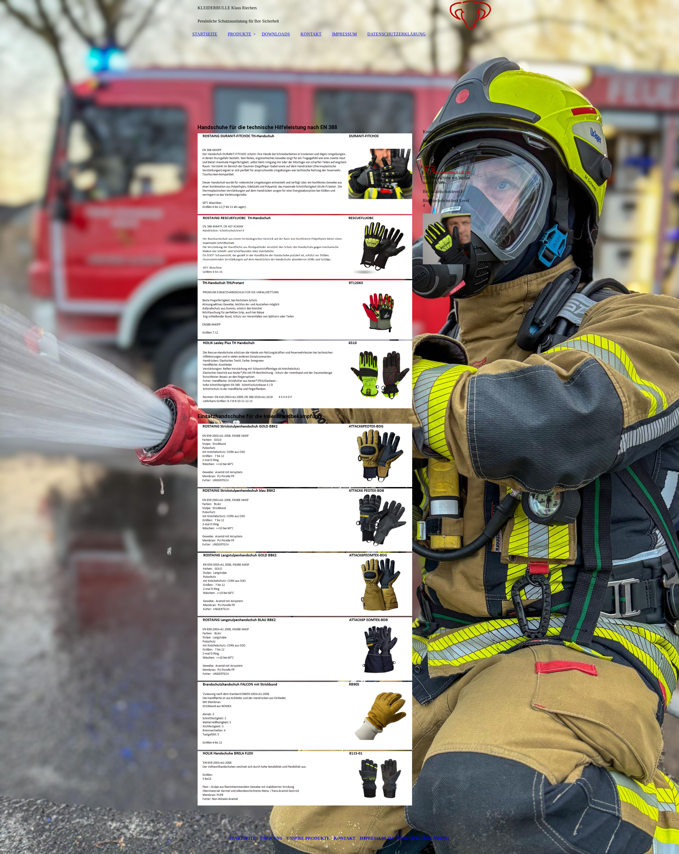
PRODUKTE (239, 34)
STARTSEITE (204, 34)
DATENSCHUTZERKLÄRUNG (396, 34)
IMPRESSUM (344, 34)
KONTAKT (311, 34)
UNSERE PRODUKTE (308, 838)
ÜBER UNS (271, 838)
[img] (339, 14)
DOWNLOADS (276, 34)
